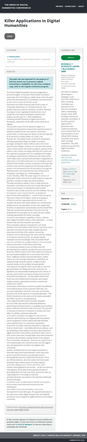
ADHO (65, 176)
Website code (39, 435)
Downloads (70, 6)
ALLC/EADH (67, 174)
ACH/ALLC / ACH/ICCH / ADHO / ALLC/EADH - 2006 (70, 68)
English (73, 204)
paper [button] (9, 36)
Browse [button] (59, 6)
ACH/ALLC (70, 171)
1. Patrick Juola (13, 57)
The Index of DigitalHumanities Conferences (16, 6)
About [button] (81, 6)
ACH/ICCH (72, 169)
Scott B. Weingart (25, 424)
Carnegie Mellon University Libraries (64, 435)
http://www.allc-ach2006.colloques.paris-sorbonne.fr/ (70, 160)
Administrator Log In (77, 440)
